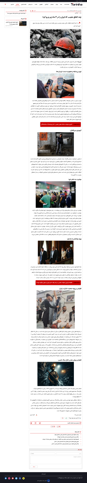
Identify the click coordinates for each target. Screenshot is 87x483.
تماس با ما (80, 1)
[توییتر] (40, 423)
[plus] (66, 418)
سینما (61, 4)
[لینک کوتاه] (34, 11)
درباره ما (77, 1)
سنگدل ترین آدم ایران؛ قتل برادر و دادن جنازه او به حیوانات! (68, 437)
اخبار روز (12, 4)
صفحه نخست (66, 4)
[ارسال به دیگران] (32, 11)
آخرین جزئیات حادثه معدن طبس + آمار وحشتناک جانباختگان (56, 124)
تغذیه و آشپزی (23, 4)
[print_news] (30, 10)
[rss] (23, 478)
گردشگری (46, 4)
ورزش (57, 4)
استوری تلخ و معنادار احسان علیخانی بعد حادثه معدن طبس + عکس (66, 441)
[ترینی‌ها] (76, 4)
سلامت (36, 4)
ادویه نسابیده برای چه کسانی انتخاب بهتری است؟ (16, 13)
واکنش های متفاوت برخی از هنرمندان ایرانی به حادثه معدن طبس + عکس (65, 444)
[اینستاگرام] (9, 478)
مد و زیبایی (30, 4)
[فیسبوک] (35, 423)
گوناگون (17, 4)
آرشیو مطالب (43, 474)
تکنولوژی (41, 4)
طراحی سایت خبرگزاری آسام (42, 480)
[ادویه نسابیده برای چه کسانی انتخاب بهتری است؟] (22, 23)
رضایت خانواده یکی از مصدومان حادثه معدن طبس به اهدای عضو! (67, 435)
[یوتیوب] (13, 478)
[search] (5, 4)
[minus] (62, 418)
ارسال (34, 467)
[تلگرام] (31, 423)
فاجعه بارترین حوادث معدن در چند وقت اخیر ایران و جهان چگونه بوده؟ (54, 283)
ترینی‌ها (60, 478)
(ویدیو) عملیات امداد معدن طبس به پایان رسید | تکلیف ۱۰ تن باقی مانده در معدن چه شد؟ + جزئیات (60, 439)
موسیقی (52, 4)
